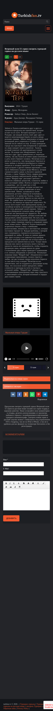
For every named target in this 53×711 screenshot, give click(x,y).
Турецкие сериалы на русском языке (23, 705)
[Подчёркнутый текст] (14, 483)
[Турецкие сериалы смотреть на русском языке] (26, 15)
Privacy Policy (23, 708)
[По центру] (28, 483)
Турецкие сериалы (27, 704)
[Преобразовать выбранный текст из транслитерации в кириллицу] (15, 487)
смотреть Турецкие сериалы (37, 706)
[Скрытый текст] (6, 487)
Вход (9, 28)
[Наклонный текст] (10, 483)
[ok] (47, 21)
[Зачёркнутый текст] (18, 483)
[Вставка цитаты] (10, 487)
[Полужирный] (6, 483)
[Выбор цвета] (43, 483)
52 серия (33, 367)
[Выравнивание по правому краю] (33, 483)
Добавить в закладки (12, 386)
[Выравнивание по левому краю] (24, 483)
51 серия (16, 367)
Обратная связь (9, 708)
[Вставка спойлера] (19, 487)
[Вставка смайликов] (38, 483)
